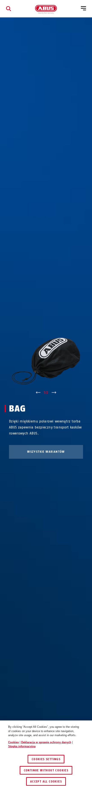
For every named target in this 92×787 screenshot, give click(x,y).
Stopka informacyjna (22, 746)
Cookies (13, 742)
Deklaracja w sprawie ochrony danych (46, 742)
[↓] (54, 393)
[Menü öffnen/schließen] (83, 8)
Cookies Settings (46, 759)
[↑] (38, 393)
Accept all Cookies (46, 781)
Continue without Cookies (46, 770)
